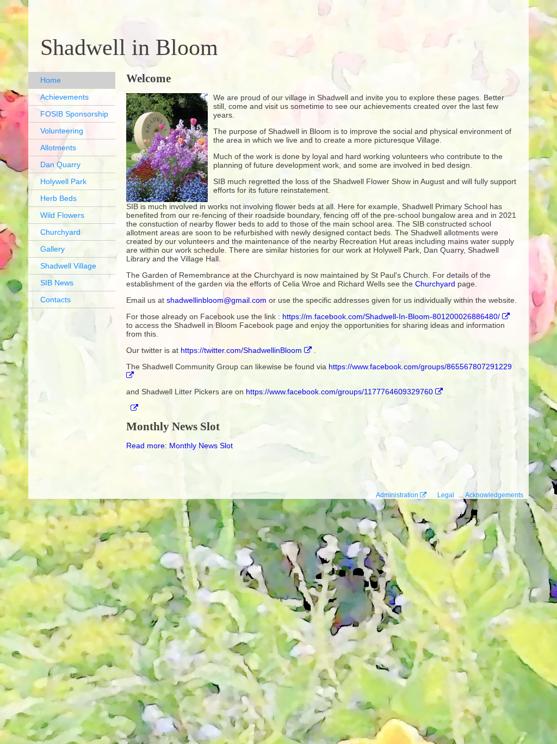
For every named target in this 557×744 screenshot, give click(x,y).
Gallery (52, 249)
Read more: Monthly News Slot (179, 445)
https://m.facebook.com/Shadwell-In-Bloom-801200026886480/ (391, 316)
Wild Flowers (62, 215)
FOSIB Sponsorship (74, 113)
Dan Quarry (60, 164)
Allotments (58, 147)
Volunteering (61, 130)
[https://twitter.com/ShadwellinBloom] (132, 408)
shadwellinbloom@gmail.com (216, 300)
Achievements (64, 97)
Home (50, 80)
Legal (445, 494)
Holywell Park (63, 181)
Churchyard (60, 232)
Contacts (55, 299)
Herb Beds (58, 198)
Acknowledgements (494, 494)
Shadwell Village (68, 265)
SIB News (56, 282)
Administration (397, 494)
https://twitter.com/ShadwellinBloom (241, 350)
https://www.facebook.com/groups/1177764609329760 (339, 391)
